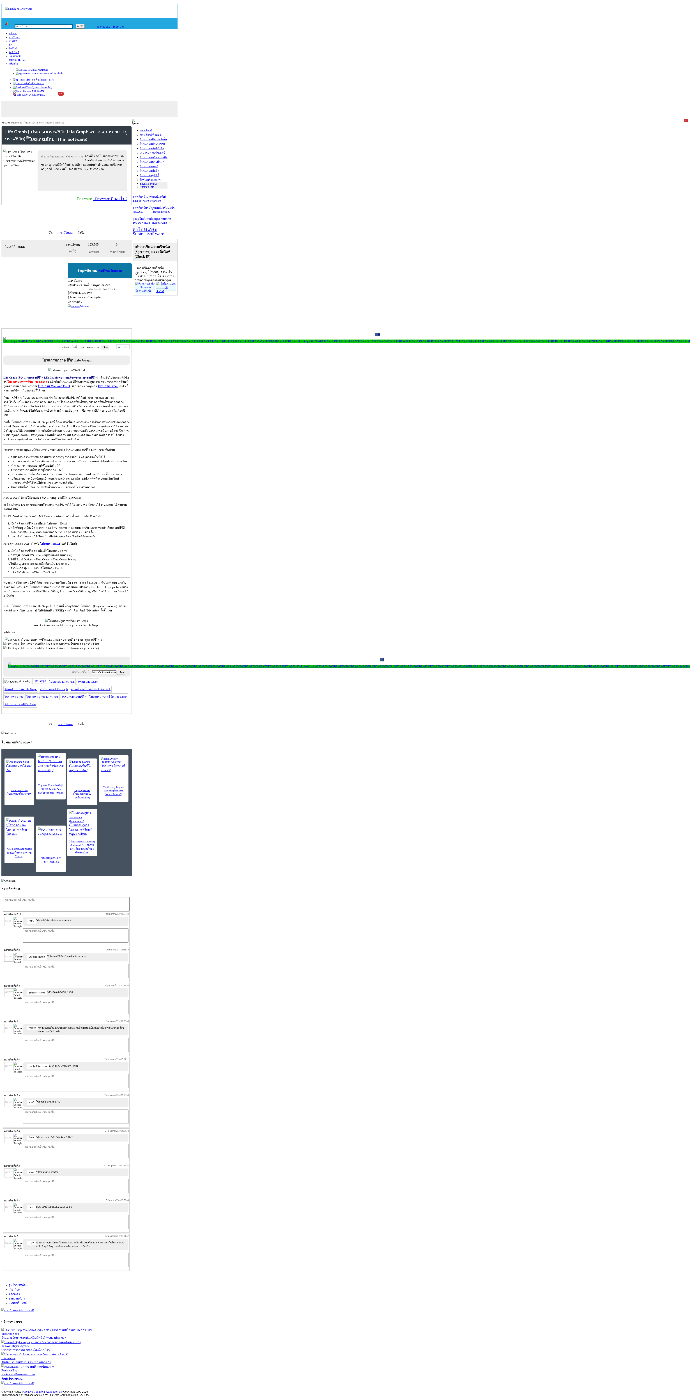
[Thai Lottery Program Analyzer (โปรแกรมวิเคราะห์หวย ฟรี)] (114, 765)
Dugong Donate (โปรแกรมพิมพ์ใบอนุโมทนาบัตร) (82, 794)
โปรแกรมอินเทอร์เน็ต (153, 139)
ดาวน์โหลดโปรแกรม (109, 270)
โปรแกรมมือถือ (149, 170)
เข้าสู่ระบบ (118, 27)
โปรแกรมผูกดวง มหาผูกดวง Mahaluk (50, 860)
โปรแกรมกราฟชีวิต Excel (20, 704)
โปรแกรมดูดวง (13, 696)
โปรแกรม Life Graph (62, 681)
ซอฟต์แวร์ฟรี (158, 198)
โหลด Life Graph (88, 681)
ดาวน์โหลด (14, 37)
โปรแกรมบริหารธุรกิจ (153, 157)
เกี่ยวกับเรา (15, 1289)
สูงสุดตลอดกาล (161, 220)
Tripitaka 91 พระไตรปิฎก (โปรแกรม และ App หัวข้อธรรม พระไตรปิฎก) (50, 789)
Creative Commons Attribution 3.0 (43, 1391)
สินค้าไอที (14, 52)
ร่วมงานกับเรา (18, 1298)
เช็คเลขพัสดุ (45, 87)
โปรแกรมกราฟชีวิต (74, 696)
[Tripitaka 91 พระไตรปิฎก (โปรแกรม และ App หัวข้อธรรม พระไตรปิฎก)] (51, 764)
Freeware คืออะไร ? (110, 198)
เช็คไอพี (160, 291)
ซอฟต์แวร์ (43, 69)
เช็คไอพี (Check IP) (34, 83)
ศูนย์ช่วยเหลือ (17, 1285)
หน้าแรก (13, 33)
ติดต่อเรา (14, 1294)
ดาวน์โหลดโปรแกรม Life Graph (91, 689)
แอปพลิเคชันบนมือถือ (52, 73)
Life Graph (39, 680)
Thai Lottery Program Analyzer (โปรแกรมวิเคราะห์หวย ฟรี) (113, 791)
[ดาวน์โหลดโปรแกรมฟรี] (18, 9)
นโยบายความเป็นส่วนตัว (47, 1387)
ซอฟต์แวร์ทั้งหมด (151, 134)
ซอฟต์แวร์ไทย (141, 198)
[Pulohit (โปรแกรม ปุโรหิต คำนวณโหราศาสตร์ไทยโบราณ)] (19, 827)
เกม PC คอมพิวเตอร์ (152, 152)
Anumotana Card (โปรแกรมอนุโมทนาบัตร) (19, 792)
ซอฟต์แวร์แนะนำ (164, 209)
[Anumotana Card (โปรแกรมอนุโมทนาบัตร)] (19, 766)
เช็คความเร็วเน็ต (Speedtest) (39, 79)
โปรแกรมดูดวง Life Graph (42, 696)
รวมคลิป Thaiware (18, 60)
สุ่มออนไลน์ (37, 91)
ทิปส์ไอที (13, 48)
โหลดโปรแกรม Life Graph (20, 689)
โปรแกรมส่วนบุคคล (33, 123)
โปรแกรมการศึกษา (152, 161)
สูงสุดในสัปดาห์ (142, 220)
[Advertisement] (83, 181)
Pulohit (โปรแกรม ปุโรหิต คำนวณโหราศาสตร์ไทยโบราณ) (19, 853)
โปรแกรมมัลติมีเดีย (152, 148)
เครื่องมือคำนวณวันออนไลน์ (30, 95)
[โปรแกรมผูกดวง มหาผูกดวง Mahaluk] (51, 832)
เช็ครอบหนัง (15, 56)
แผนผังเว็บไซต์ (18, 1303)
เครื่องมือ (13, 63)
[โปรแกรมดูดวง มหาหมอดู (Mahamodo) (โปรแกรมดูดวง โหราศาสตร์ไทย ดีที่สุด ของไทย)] (82, 823)
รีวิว (10, 44)
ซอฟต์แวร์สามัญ (143, 209)
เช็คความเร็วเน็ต (143, 291)
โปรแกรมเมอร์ (149, 166)
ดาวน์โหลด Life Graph (54, 689)
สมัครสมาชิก (102, 27)
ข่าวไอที (13, 41)
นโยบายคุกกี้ (74, 1387)
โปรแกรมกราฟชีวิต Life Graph (108, 696)
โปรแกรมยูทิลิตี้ (149, 175)
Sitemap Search (148, 183)
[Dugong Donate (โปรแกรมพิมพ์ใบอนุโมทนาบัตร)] (82, 766)
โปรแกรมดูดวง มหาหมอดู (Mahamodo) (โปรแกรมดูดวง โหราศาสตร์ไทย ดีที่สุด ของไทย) (82, 847)
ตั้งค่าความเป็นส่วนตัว (15, 1387)
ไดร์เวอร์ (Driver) (150, 179)
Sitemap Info (147, 186)
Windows (84, 306)
